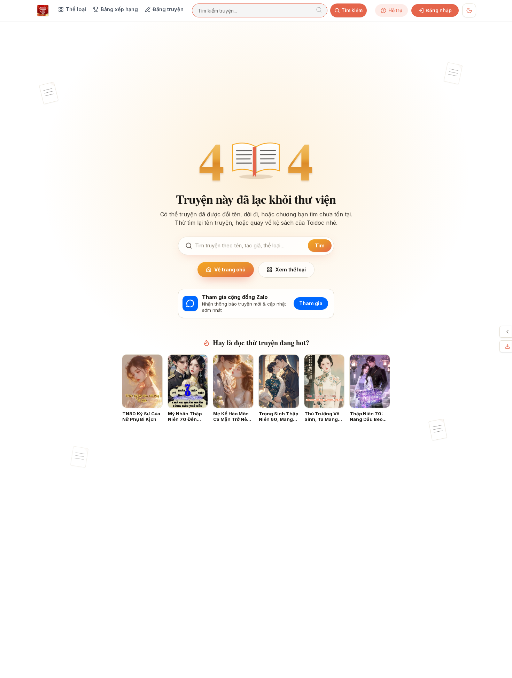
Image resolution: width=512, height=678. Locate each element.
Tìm (320, 245)
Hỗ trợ (395, 10)
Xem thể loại (290, 269)
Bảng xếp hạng (119, 9)
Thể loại (76, 9)
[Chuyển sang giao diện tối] (469, 10)
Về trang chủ (230, 269)
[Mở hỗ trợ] (507, 331)
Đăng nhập (439, 10)
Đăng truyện (168, 9)
